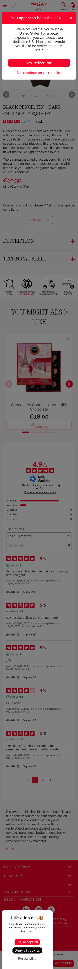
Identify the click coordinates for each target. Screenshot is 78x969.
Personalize (27, 958)
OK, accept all (27, 942)
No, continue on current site (39, 72)
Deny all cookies (27, 950)
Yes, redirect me (39, 63)
